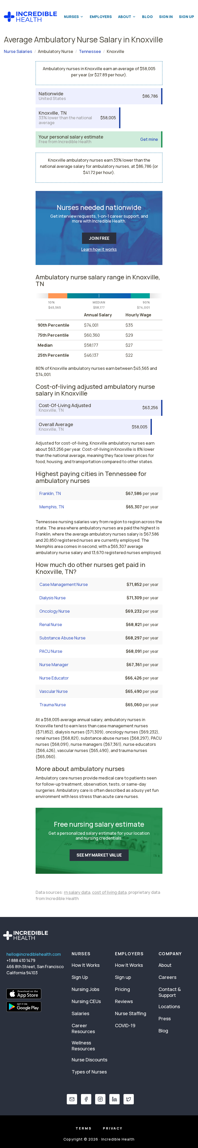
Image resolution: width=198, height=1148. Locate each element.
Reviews (124, 1001)
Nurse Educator (54, 678)
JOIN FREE (99, 238)
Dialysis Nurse (52, 598)
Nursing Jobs (85, 989)
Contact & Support (170, 992)
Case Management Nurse (63, 584)
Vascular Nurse (53, 691)
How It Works (86, 965)
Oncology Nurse (54, 611)
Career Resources (83, 1028)
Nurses (71, 16)
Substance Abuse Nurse (62, 638)
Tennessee (90, 51)
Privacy (113, 1128)
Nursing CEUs (86, 1001)
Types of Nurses (89, 1072)
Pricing (122, 989)
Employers (101, 16)
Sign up (123, 977)
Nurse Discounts (89, 1060)
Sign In (166, 16)
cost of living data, (110, 892)
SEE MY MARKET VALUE (99, 855)
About (124, 16)
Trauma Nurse (52, 705)
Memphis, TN (51, 507)
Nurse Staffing (130, 1013)
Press (165, 1018)
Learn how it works (99, 249)
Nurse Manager (54, 664)
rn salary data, (77, 892)
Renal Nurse (50, 624)
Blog (147, 16)
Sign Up (186, 16)
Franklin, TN (50, 493)
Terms (84, 1128)
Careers (167, 977)
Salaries (80, 1013)
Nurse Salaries (18, 51)
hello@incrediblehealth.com (33, 954)
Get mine (149, 139)
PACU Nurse (50, 651)
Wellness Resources (83, 1046)
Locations (169, 1006)
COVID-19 (125, 1025)
